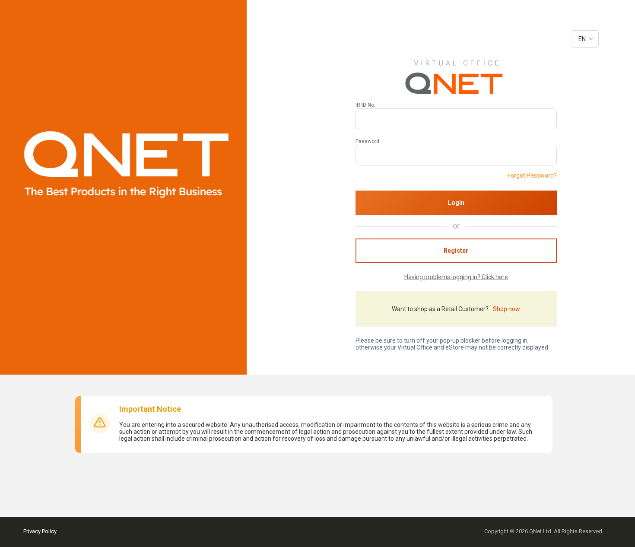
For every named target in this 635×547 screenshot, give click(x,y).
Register (456, 250)
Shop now (506, 308)
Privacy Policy (40, 531)
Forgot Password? (532, 175)
